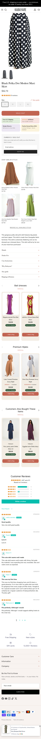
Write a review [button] (20, 501)
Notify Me (20, 151)
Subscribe (20, 692)
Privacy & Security (6, 720)
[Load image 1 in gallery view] (20, 41)
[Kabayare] (20, 10)
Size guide (5, 271)
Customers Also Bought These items (20, 410)
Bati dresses (20, 285)
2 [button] (19, 620)
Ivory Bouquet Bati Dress (18, 731)
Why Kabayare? (7, 266)
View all (20, 289)
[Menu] (2, 9)
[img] (6, 515)
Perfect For (5, 255)
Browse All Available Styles (20, 227)
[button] (6, 95)
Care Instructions (7, 261)
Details (4, 250)
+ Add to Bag (10, 334)
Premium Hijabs (20, 347)
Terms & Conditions (18, 720)
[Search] (6, 9)
